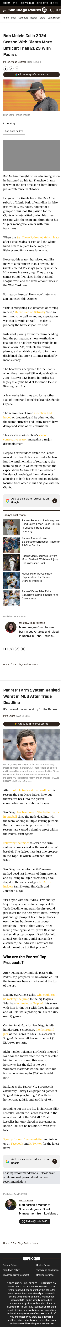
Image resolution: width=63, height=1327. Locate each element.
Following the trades (16, 843)
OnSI (13, 18)
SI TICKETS (42, 3)
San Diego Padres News (25, 664)
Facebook (17, 1143)
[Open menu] (4, 10)
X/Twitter (35, 1143)
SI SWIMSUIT (27, 3)
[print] (23, 649)
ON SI (15, 3)
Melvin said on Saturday (30, 312)
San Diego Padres (14, 131)
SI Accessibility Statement (16, 1275)
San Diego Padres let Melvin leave (38, 237)
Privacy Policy (10, 1265)
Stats (42, 18)
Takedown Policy (11, 1270)
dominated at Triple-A (30, 1003)
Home (6, 18)
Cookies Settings (44, 1275)
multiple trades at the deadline (30, 790)
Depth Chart (54, 18)
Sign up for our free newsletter (23, 1139)
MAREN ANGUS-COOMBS (32, 623)
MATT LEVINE (26, 1201)
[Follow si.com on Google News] (54, 500)
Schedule (23, 18)
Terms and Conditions (47, 1270)
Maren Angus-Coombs (14, 62)
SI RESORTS (56, 3)
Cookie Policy (43, 1265)
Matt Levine (9, 716)
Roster (33, 18)
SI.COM (6, 3)
